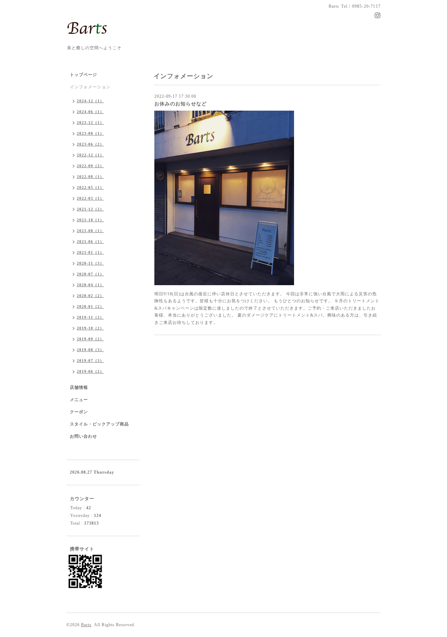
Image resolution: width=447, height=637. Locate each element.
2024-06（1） (90, 112)
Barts (86, 624)
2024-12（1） (90, 101)
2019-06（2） (90, 371)
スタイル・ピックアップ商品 (99, 424)
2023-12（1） (90, 122)
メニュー (79, 399)
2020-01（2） (90, 306)
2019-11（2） (90, 317)
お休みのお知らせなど (180, 103)
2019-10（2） (90, 328)
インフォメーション (90, 86)
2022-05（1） (90, 187)
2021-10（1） (90, 220)
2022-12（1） (90, 155)
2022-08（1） (90, 177)
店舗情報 (79, 387)
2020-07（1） (90, 274)
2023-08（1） (90, 133)
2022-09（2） (90, 166)
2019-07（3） (90, 360)
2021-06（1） (90, 241)
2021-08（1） (90, 231)
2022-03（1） (90, 198)
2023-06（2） (90, 144)
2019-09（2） (90, 339)
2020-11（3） (90, 263)
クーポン (79, 411)
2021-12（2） (90, 209)
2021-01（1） (90, 252)
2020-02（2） (90, 296)
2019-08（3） (90, 350)
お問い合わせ (83, 436)
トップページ (83, 74)
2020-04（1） (90, 285)
